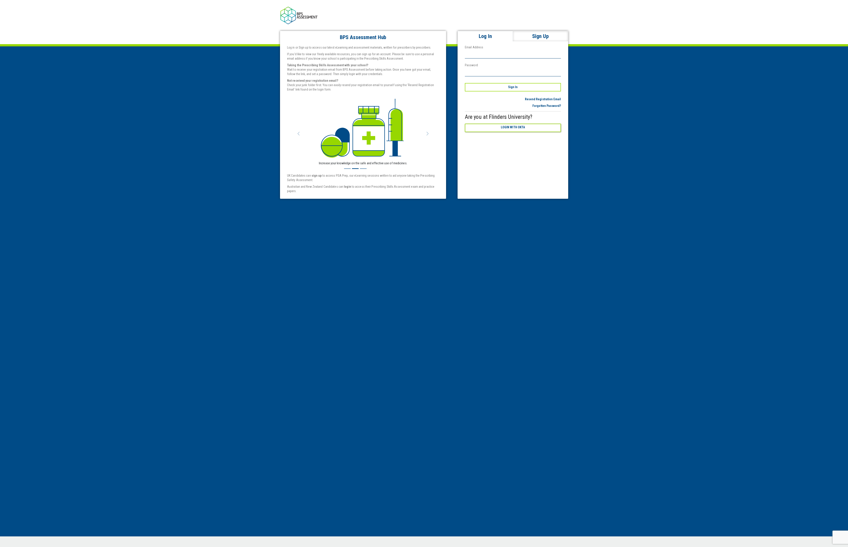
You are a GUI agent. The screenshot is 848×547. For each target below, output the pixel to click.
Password (471, 65)
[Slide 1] (347, 168)
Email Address (474, 47)
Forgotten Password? (546, 106)
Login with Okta (513, 127)
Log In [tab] (485, 36)
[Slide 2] (355, 168)
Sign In (513, 87)
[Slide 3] (363, 168)
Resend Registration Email (543, 99)
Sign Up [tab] (540, 36)
